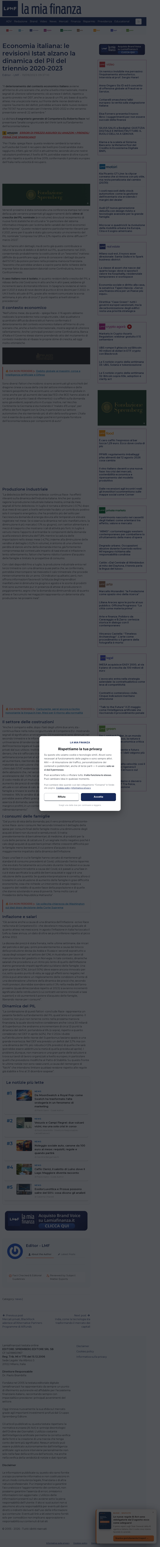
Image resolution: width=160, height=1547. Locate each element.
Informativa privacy (81, 788)
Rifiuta (61, 796)
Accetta (98, 796)
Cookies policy (63, 788)
